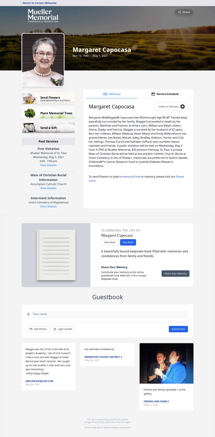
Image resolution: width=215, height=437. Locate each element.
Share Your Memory (175, 273)
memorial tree (131, 176)
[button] (166, 363)
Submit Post (178, 329)
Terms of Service (116, 422)
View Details (48, 165)
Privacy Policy (98, 422)
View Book (109, 242)
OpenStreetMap (111, 427)
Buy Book (128, 242)
